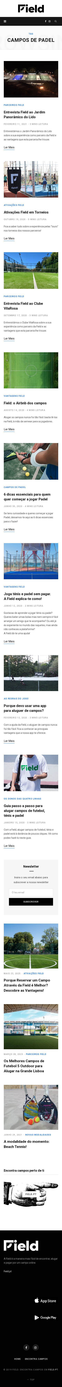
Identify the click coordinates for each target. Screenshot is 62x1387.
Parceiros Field (14, 105)
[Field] (31, 8)
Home (17, 1359)
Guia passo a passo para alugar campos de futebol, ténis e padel (24, 811)
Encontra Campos (36, 1359)
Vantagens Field (14, 396)
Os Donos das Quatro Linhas (22, 799)
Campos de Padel (15, 487)
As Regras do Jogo (16, 698)
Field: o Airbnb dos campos (25, 403)
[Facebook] (26, 1347)
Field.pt (8, 1271)
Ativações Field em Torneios (26, 212)
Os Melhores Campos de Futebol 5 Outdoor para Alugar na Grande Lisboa (24, 1066)
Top (32, 1380)
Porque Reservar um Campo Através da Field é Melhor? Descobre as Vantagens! (27, 985)
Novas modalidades (38, 1135)
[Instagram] (36, 1347)
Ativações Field (14, 205)
